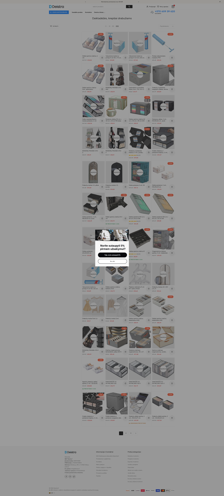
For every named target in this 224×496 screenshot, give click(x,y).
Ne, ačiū (112, 261)
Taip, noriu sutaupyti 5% (112, 255)
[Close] (127, 232)
